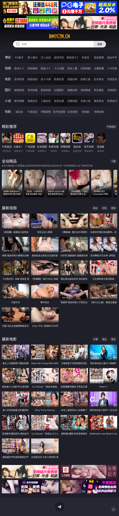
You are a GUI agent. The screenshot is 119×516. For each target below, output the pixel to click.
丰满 (95, 339)
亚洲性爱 (19, 79)
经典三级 (85, 79)
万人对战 (46, 57)
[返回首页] (113, 509)
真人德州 (32, 57)
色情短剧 (99, 111)
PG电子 (19, 57)
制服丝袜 (72, 79)
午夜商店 (32, 111)
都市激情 (19, 101)
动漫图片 (59, 90)
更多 (113, 208)
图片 (8, 90)
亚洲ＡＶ (19, 68)
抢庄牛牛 (112, 57)
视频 (8, 68)
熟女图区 (99, 90)
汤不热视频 (59, 111)
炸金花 (85, 57)
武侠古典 (59, 101)
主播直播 (99, 68)
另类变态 (112, 79)
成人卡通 (46, 79)
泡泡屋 (85, 111)
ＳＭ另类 (112, 68)
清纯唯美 (85, 90)
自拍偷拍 (32, 68)
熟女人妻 (72, 68)
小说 (8, 101)
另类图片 (112, 90)
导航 (8, 112)
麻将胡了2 (72, 57)
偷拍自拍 (32, 79)
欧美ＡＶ (46, 68)
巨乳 (104, 208)
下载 (113, 161)
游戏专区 (59, 57)
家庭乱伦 (32, 101)
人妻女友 (46, 101)
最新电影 (9, 339)
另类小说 (85, 101)
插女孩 (19, 111)
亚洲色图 (32, 90)
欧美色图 (46, 90)
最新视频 (9, 207)
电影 (8, 79)
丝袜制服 (85, 68)
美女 (95, 208)
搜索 (99, 44)
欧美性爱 (59, 79)
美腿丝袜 (72, 90)
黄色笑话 (99, 101)
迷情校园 (72, 101)
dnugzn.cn (59, 36)
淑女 (104, 339)
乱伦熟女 (99, 79)
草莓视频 (46, 111)
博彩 (8, 57)
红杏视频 (72, 111)
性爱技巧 (112, 101)
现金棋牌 (99, 57)
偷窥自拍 (19, 90)
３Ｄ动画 (59, 68)
